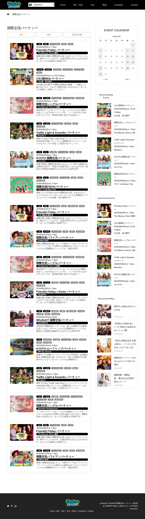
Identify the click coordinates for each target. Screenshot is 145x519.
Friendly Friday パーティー (53, 50)
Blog (104, 5)
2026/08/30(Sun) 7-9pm (47, 101)
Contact (134, 5)
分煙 (63, 44)
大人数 (81, 311)
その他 (40, 69)
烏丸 (45, 152)
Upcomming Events (106, 198)
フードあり (55, 44)
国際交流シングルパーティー (53, 104)
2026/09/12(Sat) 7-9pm (46, 235)
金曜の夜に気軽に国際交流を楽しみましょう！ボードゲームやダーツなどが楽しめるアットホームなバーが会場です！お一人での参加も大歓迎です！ (62, 300)
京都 (39, 152)
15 (133, 56)
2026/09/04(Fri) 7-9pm (46, 129)
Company (118, 5)
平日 (70, 44)
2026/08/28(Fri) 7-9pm (46, 47)
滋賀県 (48, 69)
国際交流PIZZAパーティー (52, 186)
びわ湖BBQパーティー (50, 78)
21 (127, 62)
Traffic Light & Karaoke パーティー (58, 132)
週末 (39, 72)
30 (100, 74)
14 (127, 56)
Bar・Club (78, 5)
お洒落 (53, 152)
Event (63, 5)
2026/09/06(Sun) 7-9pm (47, 183)
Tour (93, 5)
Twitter (8, 506)
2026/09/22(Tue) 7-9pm (47, 402)
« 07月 (106, 79)
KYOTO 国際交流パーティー (53, 158)
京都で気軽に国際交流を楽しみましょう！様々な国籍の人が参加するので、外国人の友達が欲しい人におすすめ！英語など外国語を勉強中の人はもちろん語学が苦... (62, 166)
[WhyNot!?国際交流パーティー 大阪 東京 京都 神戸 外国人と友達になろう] (14, 5)
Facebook (12, 506)
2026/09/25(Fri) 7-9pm (46, 428)
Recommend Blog (106, 298)
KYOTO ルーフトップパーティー (56, 348)
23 (100, 68)
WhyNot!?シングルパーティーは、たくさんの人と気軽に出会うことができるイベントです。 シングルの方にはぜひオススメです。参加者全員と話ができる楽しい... (61, 112)
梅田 (45, 44)
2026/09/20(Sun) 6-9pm (47, 345)
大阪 (39, 44)
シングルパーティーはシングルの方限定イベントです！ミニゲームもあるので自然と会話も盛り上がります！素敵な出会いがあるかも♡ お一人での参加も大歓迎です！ (62, 414)
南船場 (46, 311)
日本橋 (46, 231)
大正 (45, 178)
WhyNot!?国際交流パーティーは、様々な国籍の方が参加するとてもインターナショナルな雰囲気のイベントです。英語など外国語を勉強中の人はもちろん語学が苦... (62, 328)
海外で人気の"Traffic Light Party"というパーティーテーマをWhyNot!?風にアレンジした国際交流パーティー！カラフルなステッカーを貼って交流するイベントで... (61, 141)
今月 (21, 35)
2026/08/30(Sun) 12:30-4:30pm (50, 76)
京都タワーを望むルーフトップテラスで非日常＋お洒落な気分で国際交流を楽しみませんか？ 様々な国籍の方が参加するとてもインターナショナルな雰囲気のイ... (62, 357)
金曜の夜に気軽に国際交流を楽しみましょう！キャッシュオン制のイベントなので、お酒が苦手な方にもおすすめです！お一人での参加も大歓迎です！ (62, 58)
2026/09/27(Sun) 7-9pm (47, 453)
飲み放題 (80, 98)
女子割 (67, 123)
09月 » (127, 79)
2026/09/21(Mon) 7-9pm (47, 374)
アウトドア (68, 69)
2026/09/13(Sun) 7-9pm (47, 260)
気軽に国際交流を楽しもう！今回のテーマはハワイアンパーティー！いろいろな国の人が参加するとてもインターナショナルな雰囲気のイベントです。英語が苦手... (62, 246)
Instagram (15, 506)
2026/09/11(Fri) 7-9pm (46, 209)
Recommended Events (106, 96)
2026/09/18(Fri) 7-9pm (46, 288)
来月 (49, 35)
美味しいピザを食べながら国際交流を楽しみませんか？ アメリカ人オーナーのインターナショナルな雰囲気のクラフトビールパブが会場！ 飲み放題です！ (62, 195)
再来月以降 (77, 35)
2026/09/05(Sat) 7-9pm (46, 155)
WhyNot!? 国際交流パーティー (55, 320)
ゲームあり (56, 98)
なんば (46, 282)
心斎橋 (46, 98)
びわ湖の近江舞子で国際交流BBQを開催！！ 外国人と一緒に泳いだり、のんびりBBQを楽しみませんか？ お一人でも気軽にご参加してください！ (61, 87)
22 (133, 62)
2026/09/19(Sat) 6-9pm (46, 317)
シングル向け (68, 98)
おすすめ (57, 69)
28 (127, 68)
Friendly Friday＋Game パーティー (58, 291)
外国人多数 (73, 206)
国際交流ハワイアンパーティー (55, 237)
